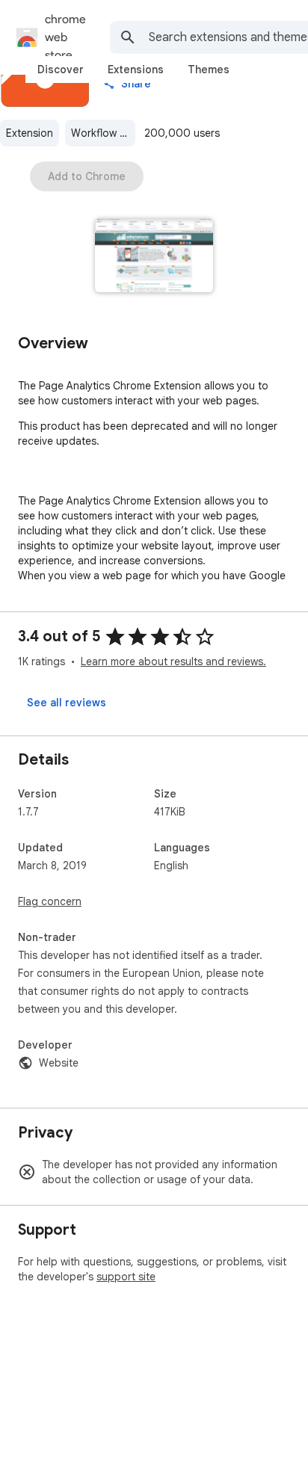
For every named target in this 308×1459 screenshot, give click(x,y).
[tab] (60, 69)
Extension (29, 133)
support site (125, 1276)
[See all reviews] (66, 703)
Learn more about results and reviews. (173, 661)
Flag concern (49, 901)
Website (58, 1063)
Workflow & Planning (103, 133)
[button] (154, 256)
